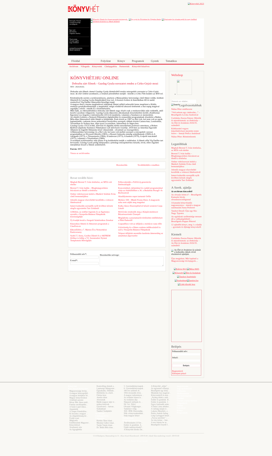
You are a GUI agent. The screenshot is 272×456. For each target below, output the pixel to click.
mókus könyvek (103, 404)
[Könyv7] (83, 11)
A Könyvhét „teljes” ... (160, 386)
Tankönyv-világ (130, 409)
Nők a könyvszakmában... (134, 413)
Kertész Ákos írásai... (105, 421)
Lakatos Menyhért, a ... (160, 411)
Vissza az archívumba (80, 153)
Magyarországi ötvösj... (78, 391)
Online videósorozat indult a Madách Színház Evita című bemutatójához (93, 195)
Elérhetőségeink (184, 396)
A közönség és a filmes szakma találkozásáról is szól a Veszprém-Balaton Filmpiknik (139, 228)
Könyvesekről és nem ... (160, 395)
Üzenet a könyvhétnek (187, 401)
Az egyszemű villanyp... (160, 388)
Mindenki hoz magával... (161, 393)
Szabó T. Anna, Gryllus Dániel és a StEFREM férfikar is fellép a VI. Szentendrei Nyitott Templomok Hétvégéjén (90, 238)
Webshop (177, 75)
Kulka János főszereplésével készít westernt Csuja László (140, 207)
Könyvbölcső (74, 425)
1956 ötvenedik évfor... (133, 393)
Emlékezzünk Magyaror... (79, 423)
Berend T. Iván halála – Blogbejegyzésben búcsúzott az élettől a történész (89, 189)
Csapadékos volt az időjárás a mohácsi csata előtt (140, 224)
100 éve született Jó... (132, 391)
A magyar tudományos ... (134, 395)
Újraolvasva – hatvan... (106, 406)
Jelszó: (175, 357)
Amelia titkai (102, 397)
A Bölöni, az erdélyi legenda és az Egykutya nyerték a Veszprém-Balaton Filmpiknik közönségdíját (90, 214)
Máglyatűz (73, 420)
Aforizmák (101, 400)
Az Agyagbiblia (75, 429)
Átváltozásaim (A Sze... (133, 423)
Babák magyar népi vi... (106, 402)
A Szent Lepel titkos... (78, 407)
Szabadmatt (101, 409)
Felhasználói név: (180, 351)
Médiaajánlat (183, 393)
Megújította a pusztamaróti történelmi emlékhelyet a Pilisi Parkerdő (140, 219)
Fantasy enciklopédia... (78, 405)
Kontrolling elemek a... (106, 386)
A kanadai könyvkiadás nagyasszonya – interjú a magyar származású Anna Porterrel (185, 205)
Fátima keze (101, 395)
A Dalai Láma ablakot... (160, 406)
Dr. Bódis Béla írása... (105, 427)
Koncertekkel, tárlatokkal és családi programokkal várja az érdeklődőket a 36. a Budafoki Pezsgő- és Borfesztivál (140, 190)
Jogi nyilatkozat (184, 388)
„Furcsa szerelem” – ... (160, 418)
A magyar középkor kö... (79, 395)
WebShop (197, 61)
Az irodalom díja (130, 400)
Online (180, 405)
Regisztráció (177, 371)
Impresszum (182, 386)
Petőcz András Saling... (160, 413)
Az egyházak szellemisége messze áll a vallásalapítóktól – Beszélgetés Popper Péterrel (186, 218)
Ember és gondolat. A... (133, 425)
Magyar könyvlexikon (78, 398)
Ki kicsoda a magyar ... (78, 414)
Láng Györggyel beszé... (161, 416)
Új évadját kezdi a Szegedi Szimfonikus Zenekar (91, 220)
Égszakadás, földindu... (106, 391)
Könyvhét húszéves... (132, 420)
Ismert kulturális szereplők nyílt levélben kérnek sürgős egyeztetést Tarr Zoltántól (91, 207)
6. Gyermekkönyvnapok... (134, 388)
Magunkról (182, 403)
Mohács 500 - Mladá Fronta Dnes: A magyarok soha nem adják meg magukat (139, 201)
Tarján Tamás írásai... (105, 425)
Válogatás (100, 418)
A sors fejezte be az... (159, 422)
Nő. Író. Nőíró (130, 404)
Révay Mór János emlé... (79, 402)
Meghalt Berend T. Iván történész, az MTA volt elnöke (91, 183)
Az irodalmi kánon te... (133, 397)
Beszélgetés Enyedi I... (160, 425)
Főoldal (180, 398)
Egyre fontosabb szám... (160, 404)
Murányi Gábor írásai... (106, 423)
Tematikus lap (101, 430)
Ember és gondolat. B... (160, 400)
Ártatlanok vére (75, 427)
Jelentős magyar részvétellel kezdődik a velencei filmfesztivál (91, 201)
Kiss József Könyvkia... (79, 388)
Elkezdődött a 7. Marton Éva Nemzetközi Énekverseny (88, 231)
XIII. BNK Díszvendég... (134, 411)
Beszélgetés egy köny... (160, 391)
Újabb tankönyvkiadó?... (134, 427)
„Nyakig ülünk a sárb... (160, 397)
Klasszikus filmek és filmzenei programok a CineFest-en (89, 225)
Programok (182, 413)
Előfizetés (181, 391)
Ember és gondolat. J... (160, 402)
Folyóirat (181, 408)
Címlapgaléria (102, 416)
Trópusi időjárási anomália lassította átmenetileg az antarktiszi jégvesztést (140, 234)
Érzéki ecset (74, 418)
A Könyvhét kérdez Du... (134, 429)
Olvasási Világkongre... (133, 406)
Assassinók (73, 409)
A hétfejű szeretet (76, 400)
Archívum (100, 413)
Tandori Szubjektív (104, 411)
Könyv (180, 410)
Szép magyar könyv (132, 416)
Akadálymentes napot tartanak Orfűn (134, 196)
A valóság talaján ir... (159, 409)
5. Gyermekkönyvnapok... (134, 386)
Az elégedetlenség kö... (78, 416)
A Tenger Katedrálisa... (78, 411)
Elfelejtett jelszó (179, 373)
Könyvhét (72, 386)
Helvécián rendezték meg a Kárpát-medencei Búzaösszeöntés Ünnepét (138, 213)
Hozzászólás (121, 165)
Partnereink (127, 418)
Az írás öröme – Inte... (160, 420)
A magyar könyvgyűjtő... (79, 393)
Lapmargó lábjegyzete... (106, 388)
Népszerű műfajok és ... (133, 402)
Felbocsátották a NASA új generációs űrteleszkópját (134, 183)
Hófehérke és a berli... (105, 393)
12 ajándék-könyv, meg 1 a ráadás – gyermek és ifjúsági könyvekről (186, 225)
